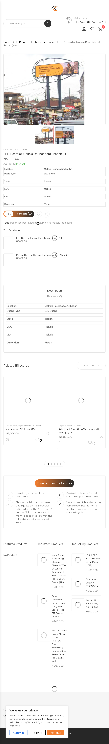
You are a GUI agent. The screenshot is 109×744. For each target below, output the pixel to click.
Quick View (48, 433)
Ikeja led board (11, 425)
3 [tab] (54, 464)
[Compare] (46, 214)
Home (6, 42)
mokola (46, 222)
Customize (18, 733)
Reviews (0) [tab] (54, 296)
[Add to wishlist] (38, 218)
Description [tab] (54, 290)
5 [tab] (60, 464)
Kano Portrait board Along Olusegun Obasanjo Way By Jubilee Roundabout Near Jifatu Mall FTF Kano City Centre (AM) (59, 569)
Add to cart (21, 214)
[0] (102, 29)
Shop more (90, 365)
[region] (37, 722)
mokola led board (62, 222)
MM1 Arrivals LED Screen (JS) (20, 429)
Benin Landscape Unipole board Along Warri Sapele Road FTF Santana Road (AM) (58, 606)
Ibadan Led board (44, 42)
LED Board (22, 42)
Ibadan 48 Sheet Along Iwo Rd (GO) (92, 603)
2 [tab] (51, 464)
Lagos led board (24, 425)
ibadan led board (19, 222)
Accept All (56, 733)
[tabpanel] (27, 410)
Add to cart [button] (7, 439)
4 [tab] (57, 464)
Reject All (37, 733)
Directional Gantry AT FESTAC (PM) (92, 582)
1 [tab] (48, 464)
